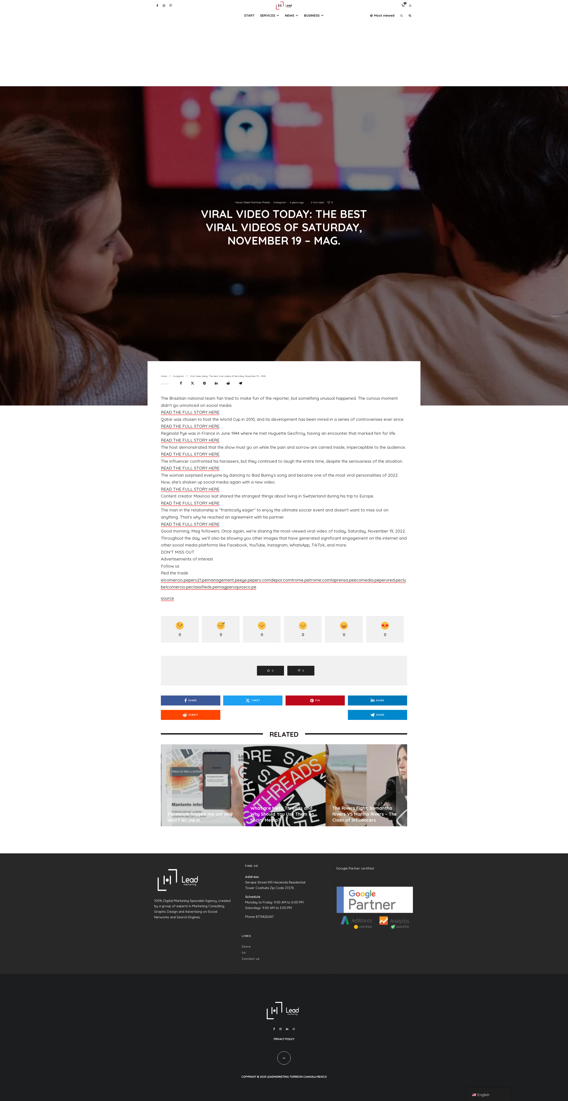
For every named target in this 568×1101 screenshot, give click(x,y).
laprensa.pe (342, 580)
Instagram (280, 202)
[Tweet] (192, 383)
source (167, 598)
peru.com (261, 580)
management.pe (223, 580)
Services (267, 15)
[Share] (181, 383)
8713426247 (265, 917)
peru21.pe (198, 580)
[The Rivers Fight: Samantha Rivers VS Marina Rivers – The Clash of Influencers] (222, 785)
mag (222, 587)
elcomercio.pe (175, 580)
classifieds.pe (204, 587)
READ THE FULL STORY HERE (190, 412)
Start (249, 15)
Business (312, 15)
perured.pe (389, 580)
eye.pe (246, 580)
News (289, 15)
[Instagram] (163, 5)
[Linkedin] (287, 1029)
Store (246, 946)
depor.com (281, 580)
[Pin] (204, 383)
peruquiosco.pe (241, 587)
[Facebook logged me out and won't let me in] (386, 785)
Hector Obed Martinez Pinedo (252, 202)
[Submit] (228, 383)
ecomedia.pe (366, 580)
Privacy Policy (284, 1039)
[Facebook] (157, 5)
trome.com (320, 580)
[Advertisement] (284, 53)
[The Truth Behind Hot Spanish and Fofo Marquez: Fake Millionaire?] (304, 785)
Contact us (250, 958)
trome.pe (300, 580)
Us (244, 952)
